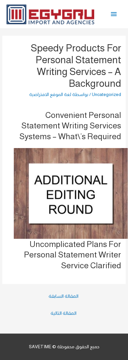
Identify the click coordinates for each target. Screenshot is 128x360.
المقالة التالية (63, 313)
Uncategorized (106, 94)
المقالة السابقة (63, 296)
